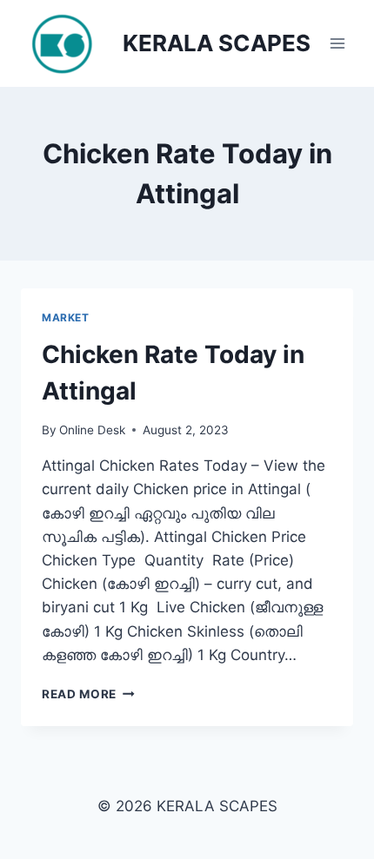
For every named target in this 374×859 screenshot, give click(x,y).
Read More (88, 694)
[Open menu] (337, 43)
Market (66, 317)
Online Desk (92, 430)
